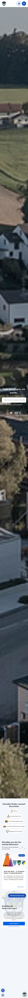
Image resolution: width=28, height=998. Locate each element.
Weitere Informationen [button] (14, 926)
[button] (24, 3)
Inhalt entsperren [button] (14, 923)
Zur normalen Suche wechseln (14, 404)
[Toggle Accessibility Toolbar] (3, 990)
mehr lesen (20, 887)
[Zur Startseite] (8, 3)
